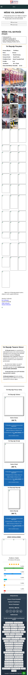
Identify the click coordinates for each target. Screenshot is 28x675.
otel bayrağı (22, 638)
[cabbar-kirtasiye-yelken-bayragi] (14, 216)
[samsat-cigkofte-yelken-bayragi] (22, 111)
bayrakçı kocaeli (14, 627)
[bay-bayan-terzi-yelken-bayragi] (22, 179)
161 (5, 570)
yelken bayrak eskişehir (19, 652)
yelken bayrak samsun (18, 666)
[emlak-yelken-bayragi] (6, 148)
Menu (14, 6)
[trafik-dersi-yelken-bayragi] (14, 264)
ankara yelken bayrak (18, 622)
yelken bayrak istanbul (9, 657)
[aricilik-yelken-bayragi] (22, 264)
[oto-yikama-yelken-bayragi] (6, 179)
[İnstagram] (7, 611)
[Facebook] (10, 611)
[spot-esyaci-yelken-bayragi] (6, 262)
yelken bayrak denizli (17, 650)
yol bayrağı (14, 670)
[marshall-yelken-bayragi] (6, 216)
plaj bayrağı (6, 640)
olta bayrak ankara (19, 634)
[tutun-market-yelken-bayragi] (6, 188)
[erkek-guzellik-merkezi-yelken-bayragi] (14, 156)
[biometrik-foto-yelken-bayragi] (14, 148)
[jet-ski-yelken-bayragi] (6, 279)
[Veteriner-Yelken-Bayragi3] (6, 202)
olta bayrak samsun (15, 638)
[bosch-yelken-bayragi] (6, 111)
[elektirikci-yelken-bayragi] (14, 202)
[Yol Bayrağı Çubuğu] (14, 453)
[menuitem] (9, 623)
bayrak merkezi (7, 629)
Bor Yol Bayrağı (5, 300)
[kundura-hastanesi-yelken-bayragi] (6, 99)
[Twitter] (14, 611)
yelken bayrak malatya (18, 661)
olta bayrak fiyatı (18, 636)
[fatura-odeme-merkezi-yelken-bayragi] (6, 167)
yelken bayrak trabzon (15, 668)
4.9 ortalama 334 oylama (14, 559)
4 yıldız (22, 571)
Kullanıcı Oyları (14, 558)
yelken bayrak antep (9, 645)
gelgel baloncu (21, 629)
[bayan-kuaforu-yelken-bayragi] (14, 98)
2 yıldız (22, 583)
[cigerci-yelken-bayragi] (22, 123)
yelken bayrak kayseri (18, 659)
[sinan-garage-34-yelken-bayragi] (22, 157)
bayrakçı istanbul (6, 627)
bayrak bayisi (6, 624)
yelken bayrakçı (9, 650)
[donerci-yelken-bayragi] (22, 136)
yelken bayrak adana (9, 643)
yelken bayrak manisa (9, 663)
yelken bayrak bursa (18, 647)
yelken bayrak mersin (19, 663)
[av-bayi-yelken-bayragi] (22, 90)
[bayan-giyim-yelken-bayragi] (14, 179)
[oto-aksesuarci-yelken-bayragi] (22, 148)
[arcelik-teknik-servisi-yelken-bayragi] (14, 111)
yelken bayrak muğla (9, 666)
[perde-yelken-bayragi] (6, 235)
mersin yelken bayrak (15, 631)
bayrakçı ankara (13, 624)
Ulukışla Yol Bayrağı (6, 304)
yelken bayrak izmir (19, 657)
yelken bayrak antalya (18, 643)
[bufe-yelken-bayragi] (6, 123)
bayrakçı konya (22, 627)
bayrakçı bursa (21, 624)
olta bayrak (23, 631)
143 (5, 575)
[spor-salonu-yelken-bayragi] (22, 249)
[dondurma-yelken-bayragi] (14, 189)
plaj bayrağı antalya (13, 640)
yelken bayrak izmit (9, 659)
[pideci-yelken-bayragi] (6, 227)
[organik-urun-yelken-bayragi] (14, 136)
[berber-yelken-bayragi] (6, 136)
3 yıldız (22, 577)
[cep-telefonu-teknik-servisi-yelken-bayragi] (14, 90)
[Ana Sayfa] (14, 2)
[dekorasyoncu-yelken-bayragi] (22, 189)
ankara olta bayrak (9, 622)
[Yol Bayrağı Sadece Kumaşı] (14, 499)
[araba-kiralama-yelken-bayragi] (22, 227)
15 (4, 581)
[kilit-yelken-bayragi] (6, 90)
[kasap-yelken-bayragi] (14, 167)
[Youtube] (20, 611)
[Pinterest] (17, 611)
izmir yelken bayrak (6, 631)
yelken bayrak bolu (9, 647)
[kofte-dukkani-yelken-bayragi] (22, 167)
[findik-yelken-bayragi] (22, 216)
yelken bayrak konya (9, 661)
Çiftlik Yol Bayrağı (6, 303)
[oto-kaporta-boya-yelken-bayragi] (22, 237)
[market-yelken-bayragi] (22, 202)
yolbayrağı (23, 668)
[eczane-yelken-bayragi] (22, 99)
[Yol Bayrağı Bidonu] (14, 406)
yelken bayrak (21, 640)
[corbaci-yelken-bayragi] (6, 157)
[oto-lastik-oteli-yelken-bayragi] (14, 236)
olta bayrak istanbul (6, 638)
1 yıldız (22, 588)
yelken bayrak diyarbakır (9, 652)
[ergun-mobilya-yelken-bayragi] (14, 227)
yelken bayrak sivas (6, 668)
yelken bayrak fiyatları (18, 654)
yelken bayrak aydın (18, 645)
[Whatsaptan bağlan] (24, 673)
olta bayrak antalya (10, 636)
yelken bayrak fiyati (9, 654)
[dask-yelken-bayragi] (14, 249)
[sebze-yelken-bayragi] (6, 249)
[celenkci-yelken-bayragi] (14, 123)
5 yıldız (22, 566)
